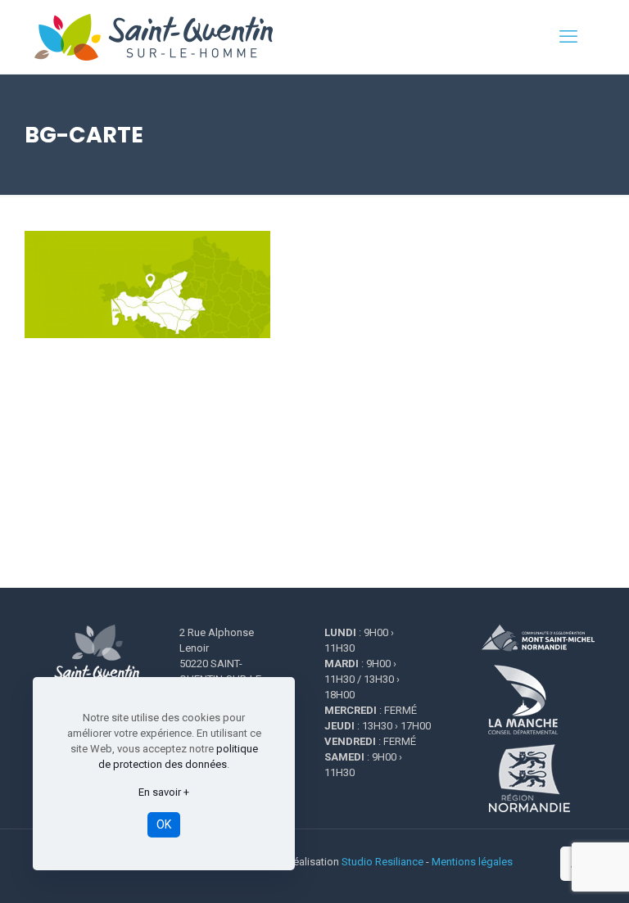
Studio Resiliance (382, 862)
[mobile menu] (568, 37)
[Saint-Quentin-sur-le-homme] (165, 37)
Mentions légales (472, 862)
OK (163, 824)
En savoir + (163, 792)
